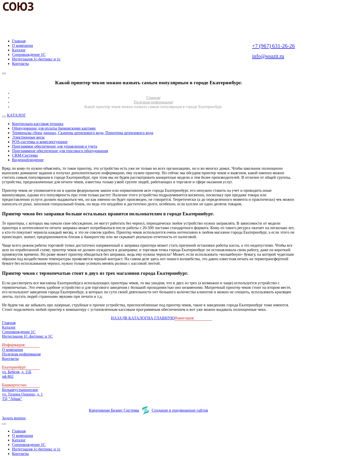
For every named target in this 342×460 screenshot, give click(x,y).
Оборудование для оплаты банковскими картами (54, 128)
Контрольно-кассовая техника (37, 124)
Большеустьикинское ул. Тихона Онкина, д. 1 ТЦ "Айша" (22, 394)
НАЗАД (118, 318)
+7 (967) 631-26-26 (273, 46)
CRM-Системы (25, 155)
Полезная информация (153, 102)
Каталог (9, 327)
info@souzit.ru (268, 56)
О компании (12, 349)
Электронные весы (28, 137)
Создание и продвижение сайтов (180, 410)
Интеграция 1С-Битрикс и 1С (27, 336)
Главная (153, 98)
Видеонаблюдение (28, 160)
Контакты (10, 358)
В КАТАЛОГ (136, 318)
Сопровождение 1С (19, 332)
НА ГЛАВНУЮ (161, 318)
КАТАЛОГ (16, 115)
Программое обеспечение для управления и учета (54, 146)
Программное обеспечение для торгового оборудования (60, 151)
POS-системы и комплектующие (40, 142)
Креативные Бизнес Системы (114, 410)
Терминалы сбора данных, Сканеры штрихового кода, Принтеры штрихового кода (82, 133)
